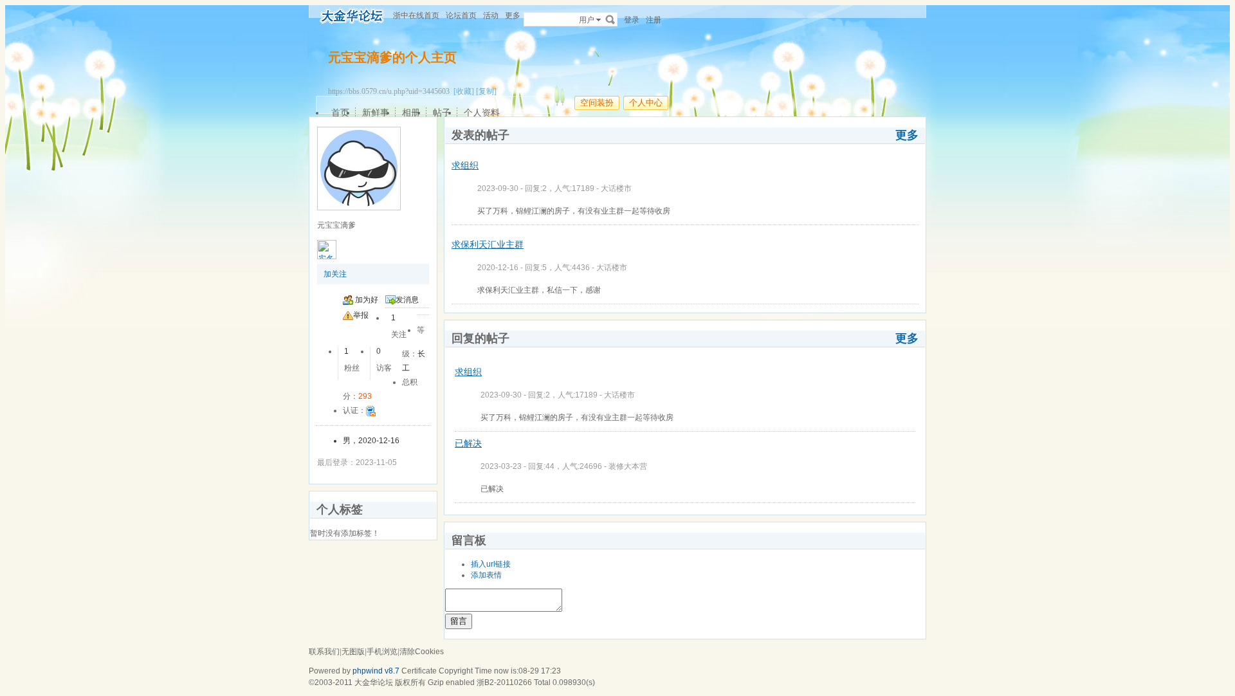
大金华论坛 (373, 682)
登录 (631, 20)
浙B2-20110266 (504, 682)
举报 (361, 315)
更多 (907, 135)
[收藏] (463, 91)
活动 (491, 15)
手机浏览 (382, 651)
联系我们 (324, 651)
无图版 (353, 651)
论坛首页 (461, 15)
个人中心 (646, 102)
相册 (411, 112)
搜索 (610, 19)
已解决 (468, 443)
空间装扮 (597, 102)
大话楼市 (616, 188)
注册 (653, 20)
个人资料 (482, 112)
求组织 (465, 165)
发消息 (407, 299)
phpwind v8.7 (375, 670)
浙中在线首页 (416, 15)
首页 (340, 112)
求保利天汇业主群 (488, 244)
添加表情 (486, 575)
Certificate (419, 670)
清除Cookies (421, 651)
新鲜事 (375, 112)
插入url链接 (491, 564)
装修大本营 (627, 466)
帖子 (442, 112)
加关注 (335, 274)
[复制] (486, 91)
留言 (458, 621)
